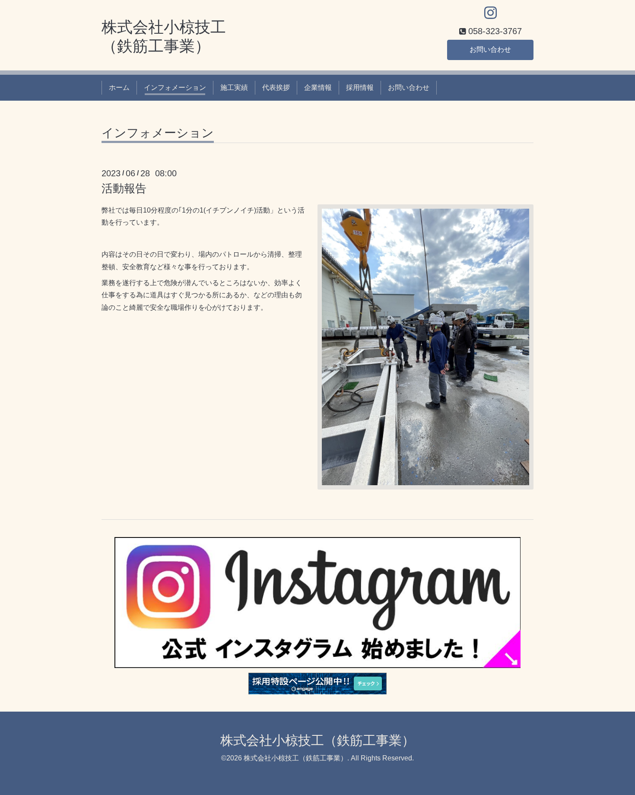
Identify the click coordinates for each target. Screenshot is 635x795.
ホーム (119, 87)
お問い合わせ (490, 49)
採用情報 (360, 87)
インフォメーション (175, 87)
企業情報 (318, 87)
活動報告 (124, 188)
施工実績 (234, 87)
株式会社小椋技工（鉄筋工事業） (317, 740)
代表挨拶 (276, 87)
